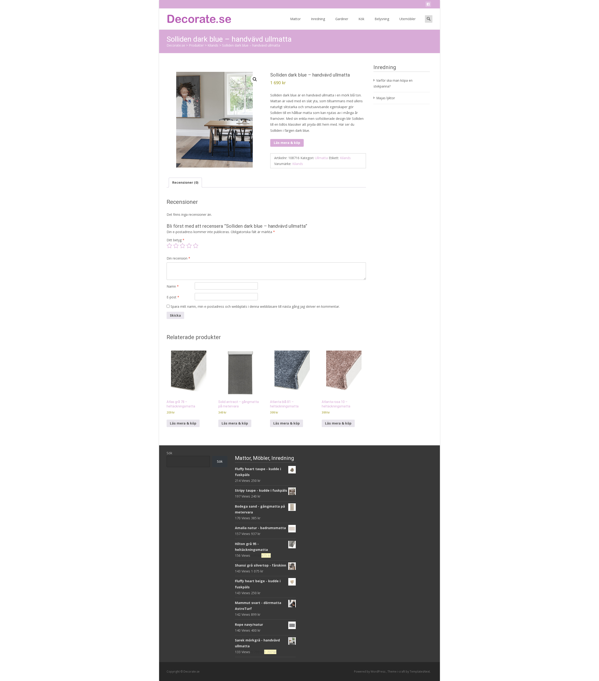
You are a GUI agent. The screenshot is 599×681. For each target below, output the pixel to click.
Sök (169, 453)
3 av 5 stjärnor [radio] (182, 246)
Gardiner (341, 19)
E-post (173, 297)
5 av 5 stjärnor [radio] (195, 246)
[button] (255, 79)
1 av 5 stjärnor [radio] (169, 246)
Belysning (382, 19)
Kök (361, 19)
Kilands (345, 158)
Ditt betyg (175, 240)
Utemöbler (407, 19)
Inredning (318, 19)
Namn (173, 286)
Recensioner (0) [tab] (185, 182)
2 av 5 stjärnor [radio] (176, 246)
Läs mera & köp (287, 142)
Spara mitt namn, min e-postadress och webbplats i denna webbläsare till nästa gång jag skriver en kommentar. (255, 306)
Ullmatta (321, 158)
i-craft (401, 672)
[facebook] (428, 5)
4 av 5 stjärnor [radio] (189, 246)
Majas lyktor (385, 98)
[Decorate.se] (195, 17)
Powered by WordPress (370, 672)
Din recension (178, 258)
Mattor (295, 19)
